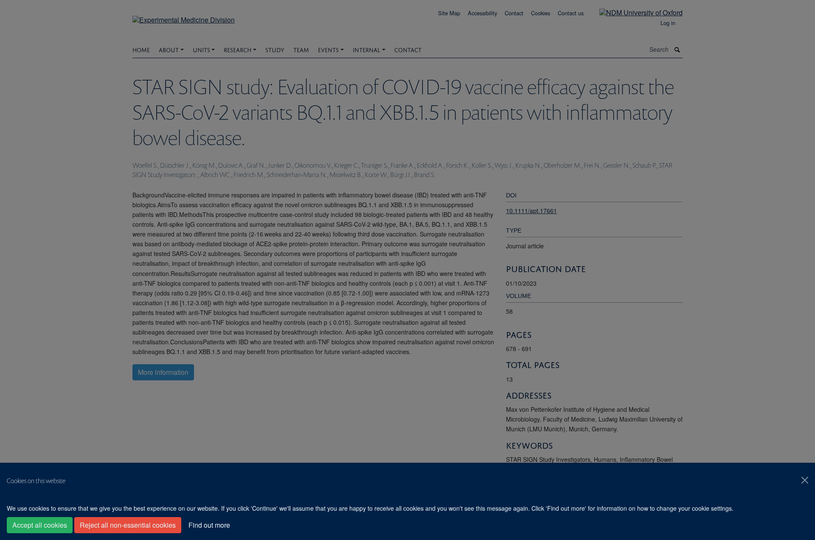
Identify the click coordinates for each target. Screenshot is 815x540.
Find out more (209, 525)
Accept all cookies (39, 525)
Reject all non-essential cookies (128, 525)
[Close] (805, 480)
